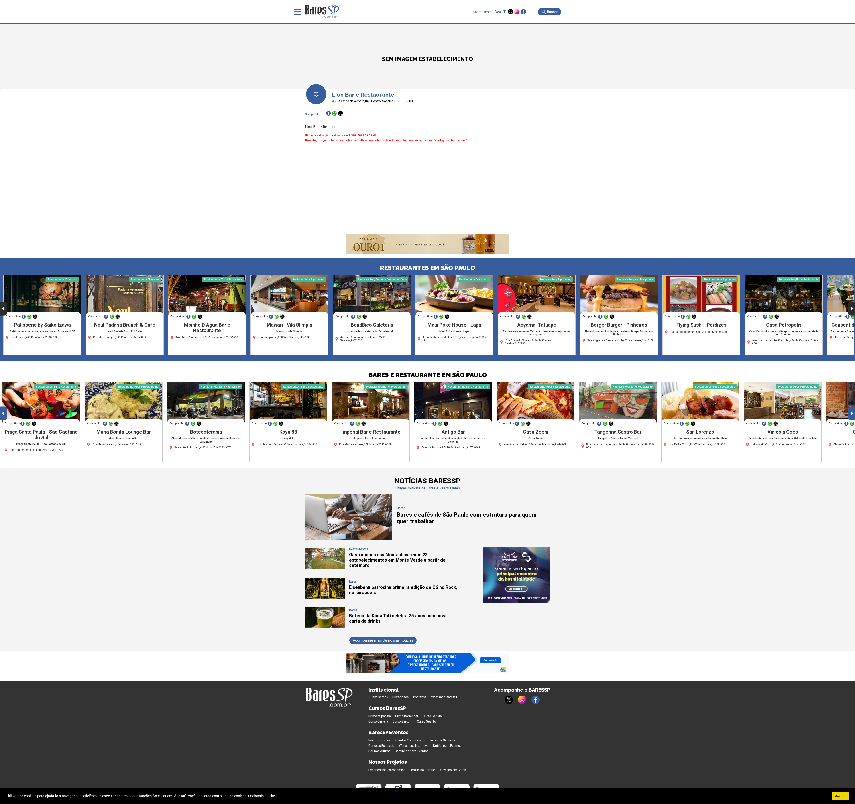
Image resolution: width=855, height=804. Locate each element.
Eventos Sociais (379, 740)
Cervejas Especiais (381, 745)
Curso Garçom (403, 721)
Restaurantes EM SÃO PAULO (427, 268)
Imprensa (420, 697)
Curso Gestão (426, 721)
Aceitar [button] (840, 796)
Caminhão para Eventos (411, 751)
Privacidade (400, 697)
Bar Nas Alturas (379, 751)
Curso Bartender (406, 716)
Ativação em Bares (452, 770)
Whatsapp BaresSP (444, 697)
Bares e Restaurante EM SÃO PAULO (427, 375)
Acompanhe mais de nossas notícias (383, 640)
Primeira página (379, 716)
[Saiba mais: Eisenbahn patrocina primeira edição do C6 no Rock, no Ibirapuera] (325, 598)
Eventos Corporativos (410, 740)
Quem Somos (378, 697)
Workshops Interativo (414, 745)
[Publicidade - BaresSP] (516, 575)
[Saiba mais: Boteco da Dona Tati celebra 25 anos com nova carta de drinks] (325, 626)
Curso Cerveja (378, 721)
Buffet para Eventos (447, 745)
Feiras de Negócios (443, 740)
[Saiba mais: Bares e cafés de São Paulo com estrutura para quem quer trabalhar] (348, 538)
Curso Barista (432, 716)
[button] (277, 796)
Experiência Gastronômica (386, 770)
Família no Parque (422, 770)
